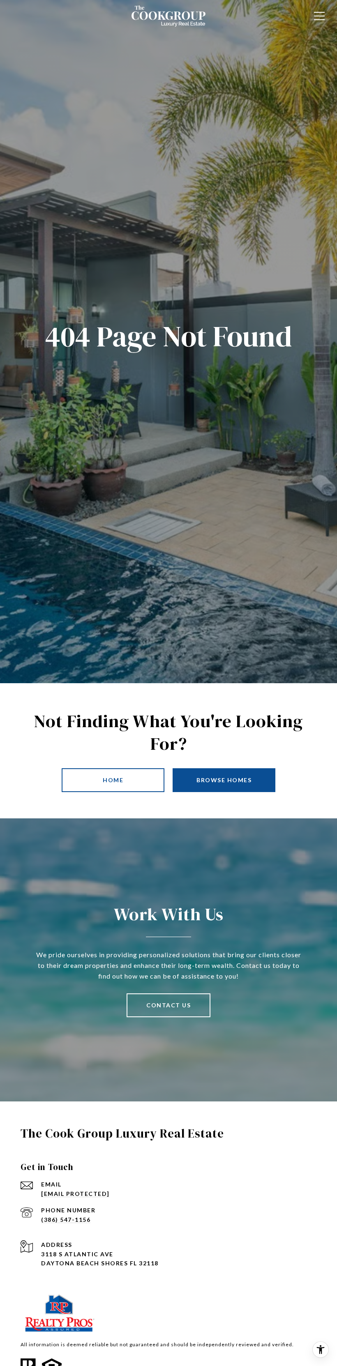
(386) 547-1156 (65, 1219)
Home (113, 779)
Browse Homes (224, 779)
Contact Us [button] (168, 1005)
